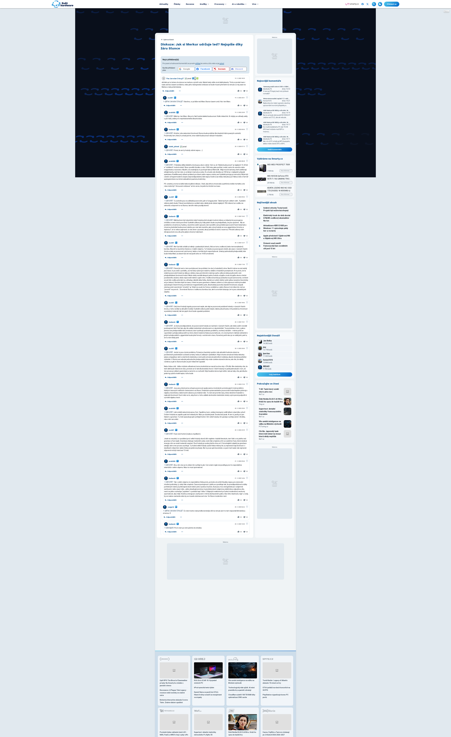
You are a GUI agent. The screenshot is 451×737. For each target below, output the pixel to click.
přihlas (197, 63)
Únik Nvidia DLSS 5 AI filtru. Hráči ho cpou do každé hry (271, 400)
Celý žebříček (274, 374)
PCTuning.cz (263, 426)
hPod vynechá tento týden (204, 688)
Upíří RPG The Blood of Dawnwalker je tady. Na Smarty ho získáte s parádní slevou (173, 683)
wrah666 (172, 112)
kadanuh (172, 129)
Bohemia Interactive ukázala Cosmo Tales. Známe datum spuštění (174, 701)
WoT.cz (261, 394)
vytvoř (222, 63)
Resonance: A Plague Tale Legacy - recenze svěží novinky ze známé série (173, 692)
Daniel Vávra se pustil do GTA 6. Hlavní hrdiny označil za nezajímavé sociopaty (208, 694)
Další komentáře (275, 149)
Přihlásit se (392, 4)
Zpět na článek (168, 40)
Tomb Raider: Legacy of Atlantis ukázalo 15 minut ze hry (275, 681)
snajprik (171, 507)
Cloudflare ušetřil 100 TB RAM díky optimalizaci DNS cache (241, 696)
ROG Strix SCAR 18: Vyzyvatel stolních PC (205, 681)
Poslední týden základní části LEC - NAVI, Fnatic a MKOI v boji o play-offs (174, 733)
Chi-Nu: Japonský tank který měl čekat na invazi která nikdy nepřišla (270, 434)
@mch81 (169, 116)
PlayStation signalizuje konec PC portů (275, 696)
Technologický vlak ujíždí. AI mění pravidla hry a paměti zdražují (241, 689)
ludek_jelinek (174, 146)
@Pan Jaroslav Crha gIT (174, 101)
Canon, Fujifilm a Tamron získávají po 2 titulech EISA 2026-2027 (276, 733)
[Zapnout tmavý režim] (380, 4)
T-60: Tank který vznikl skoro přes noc (269, 390)
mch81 (170, 98)
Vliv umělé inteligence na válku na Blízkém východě (270, 422)
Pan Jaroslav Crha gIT (175, 78)
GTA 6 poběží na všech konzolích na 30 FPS (276, 689)
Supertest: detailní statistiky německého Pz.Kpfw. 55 (205, 733)
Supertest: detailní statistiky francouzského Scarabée (270, 411)
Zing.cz (261, 404)
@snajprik (170, 528)
